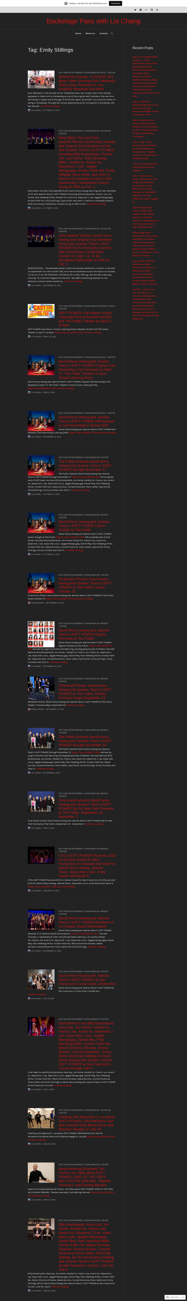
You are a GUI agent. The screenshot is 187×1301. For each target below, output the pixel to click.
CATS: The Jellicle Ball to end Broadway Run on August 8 (145, 167)
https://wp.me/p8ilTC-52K (70, 537)
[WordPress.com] (157, 10)
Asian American (92, 72)
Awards (104, 515)
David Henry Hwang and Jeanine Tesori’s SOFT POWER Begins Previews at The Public (84, 634)
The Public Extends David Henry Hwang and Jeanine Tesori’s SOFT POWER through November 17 (85, 466)
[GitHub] (152, 10)
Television (105, 131)
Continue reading (50, 106)
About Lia (90, 33)
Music (103, 72)
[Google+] (146, 10)
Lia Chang (36, 110)
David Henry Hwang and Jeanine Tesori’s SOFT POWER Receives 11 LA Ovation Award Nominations (86, 922)
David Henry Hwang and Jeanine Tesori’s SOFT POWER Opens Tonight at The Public (84, 526)
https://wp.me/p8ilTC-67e (68, 332)
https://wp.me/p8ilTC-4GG (85, 752)
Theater (111, 72)
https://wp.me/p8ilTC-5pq (83, 432)
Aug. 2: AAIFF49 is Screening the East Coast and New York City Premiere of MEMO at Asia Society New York (146, 108)
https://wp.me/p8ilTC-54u (85, 477)
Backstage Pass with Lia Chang (93, 21)
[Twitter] (135, 10)
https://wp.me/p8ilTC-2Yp (84, 933)
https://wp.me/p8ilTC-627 (42, 388)
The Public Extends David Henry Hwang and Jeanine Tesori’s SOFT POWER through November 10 (85, 741)
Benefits (104, 306)
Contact (103, 33)
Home (78, 33)
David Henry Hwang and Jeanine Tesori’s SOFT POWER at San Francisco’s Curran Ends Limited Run (87, 980)
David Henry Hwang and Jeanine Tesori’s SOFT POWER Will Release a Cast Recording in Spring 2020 (87, 421)
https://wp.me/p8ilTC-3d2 (42, 886)
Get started (115, 3)
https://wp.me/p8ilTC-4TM (59, 598)
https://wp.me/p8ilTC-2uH (101, 1136)
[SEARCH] (112, 33)
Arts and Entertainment (71, 72)
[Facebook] (141, 10)
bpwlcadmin (37, 603)
